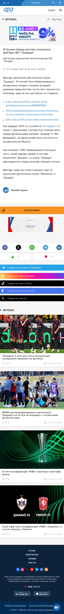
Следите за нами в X (17, 298)
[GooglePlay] (22, 594)
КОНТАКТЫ (32, 554)
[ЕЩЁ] (60, 10)
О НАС (32, 550)
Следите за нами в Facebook (21, 291)
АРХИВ (32, 558)
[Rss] (46, 570)
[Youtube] (32, 570)
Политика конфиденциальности (44, 605)
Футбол (57, 19)
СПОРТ (51, 10)
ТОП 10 (32, 562)
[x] (27, 570)
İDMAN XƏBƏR (32, 210)
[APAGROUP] (32, 586)
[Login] (60, 2)
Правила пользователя (15, 605)
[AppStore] (41, 594)
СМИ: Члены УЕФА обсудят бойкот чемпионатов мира (32, 119)
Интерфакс (49, 126)
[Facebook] (18, 570)
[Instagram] (22, 570)
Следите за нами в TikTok (20, 283)
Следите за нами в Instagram (21, 276)
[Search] (53, 3)
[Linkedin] (41, 570)
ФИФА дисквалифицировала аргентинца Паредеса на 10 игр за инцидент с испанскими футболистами (32, 112)
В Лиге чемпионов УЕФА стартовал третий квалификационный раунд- (26, 103)
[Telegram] (37, 570)
